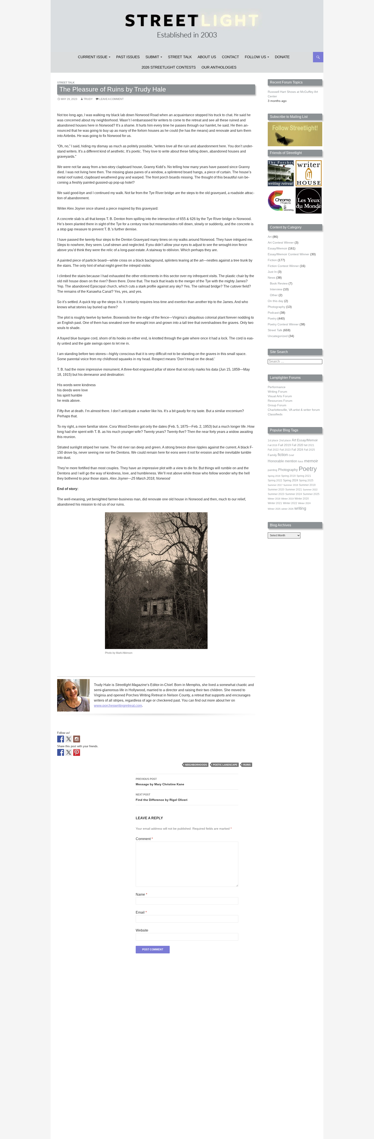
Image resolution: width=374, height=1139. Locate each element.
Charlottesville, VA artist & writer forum (294, 409)
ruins (247, 764)
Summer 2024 (293, 494)
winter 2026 (287, 509)
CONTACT (230, 57)
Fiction (272, 260)
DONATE (282, 57)
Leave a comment (111, 99)
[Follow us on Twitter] (68, 739)
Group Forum (277, 405)
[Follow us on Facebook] (60, 739)
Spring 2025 (306, 480)
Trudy (88, 99)
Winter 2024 (304, 503)
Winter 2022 (290, 503)
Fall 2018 (272, 445)
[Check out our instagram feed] (76, 739)
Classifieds (275, 414)
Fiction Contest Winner (283, 266)
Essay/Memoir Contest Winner (288, 254)
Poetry (272, 318)
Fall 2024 (297, 449)
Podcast (273, 312)
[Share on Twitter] (68, 752)
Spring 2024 (290, 480)
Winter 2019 (287, 498)
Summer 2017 (275, 485)
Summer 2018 (290, 485)
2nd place (285, 440)
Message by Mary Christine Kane (160, 782)
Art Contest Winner (281, 242)
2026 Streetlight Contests (169, 67)
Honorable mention (282, 461)
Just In (272, 271)
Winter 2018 (274, 498)
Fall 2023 (285, 449)
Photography (276, 306)
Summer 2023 (276, 494)
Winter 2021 (275, 503)
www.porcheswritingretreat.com (118, 705)
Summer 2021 (293, 489)
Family (272, 455)
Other (274, 295)
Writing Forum (277, 391)
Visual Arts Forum (280, 396)
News (271, 277)
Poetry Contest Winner (283, 324)
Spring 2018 (274, 476)
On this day (275, 301)
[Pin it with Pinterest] (76, 752)
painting (272, 470)
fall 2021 (309, 445)
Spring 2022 (275, 480)
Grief (291, 455)
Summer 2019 (307, 485)
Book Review (279, 283)
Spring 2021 (304, 475)
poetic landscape (225, 764)
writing (300, 508)
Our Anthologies (219, 67)
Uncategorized (278, 336)
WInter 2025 (274, 509)
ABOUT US (207, 57)
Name (141, 894)
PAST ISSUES (128, 57)
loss (300, 461)
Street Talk (180, 57)
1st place (273, 440)
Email (141, 912)
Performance (276, 387)
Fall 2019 (284, 445)
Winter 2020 (302, 498)
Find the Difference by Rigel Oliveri (161, 797)
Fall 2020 (297, 445)
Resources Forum (280, 400)
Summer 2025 (311, 494)
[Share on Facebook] (60, 752)
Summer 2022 (310, 489)
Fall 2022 (273, 449)
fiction (283, 455)
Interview (276, 289)
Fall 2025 (309, 449)
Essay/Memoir (277, 248)
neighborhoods (196, 764)
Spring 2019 (288, 475)
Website (142, 930)
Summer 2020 (276, 489)
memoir (311, 461)
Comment (144, 839)
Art (270, 236)
